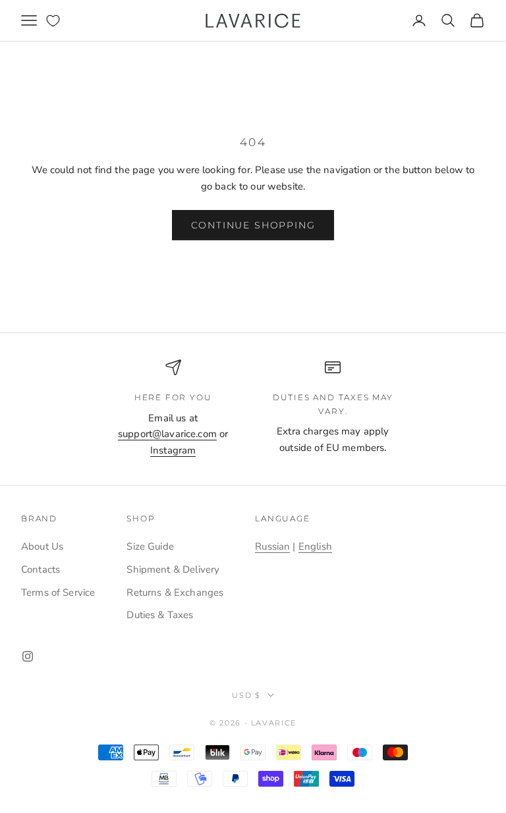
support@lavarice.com (167, 433)
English (315, 546)
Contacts (40, 569)
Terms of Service (58, 592)
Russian (272, 546)
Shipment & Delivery (172, 569)
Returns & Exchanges (174, 592)
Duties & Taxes (159, 614)
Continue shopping (253, 225)
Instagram (173, 450)
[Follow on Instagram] (27, 656)
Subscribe (360, 771)
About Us (42, 546)
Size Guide (150, 546)
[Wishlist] (53, 20)
